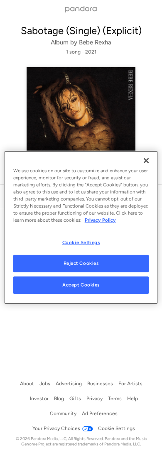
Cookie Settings (81, 242)
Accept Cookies (81, 285)
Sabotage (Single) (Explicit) (81, 30)
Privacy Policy (100, 220)
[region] (81, 227)
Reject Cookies (81, 263)
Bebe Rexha (95, 42)
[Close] (146, 161)
